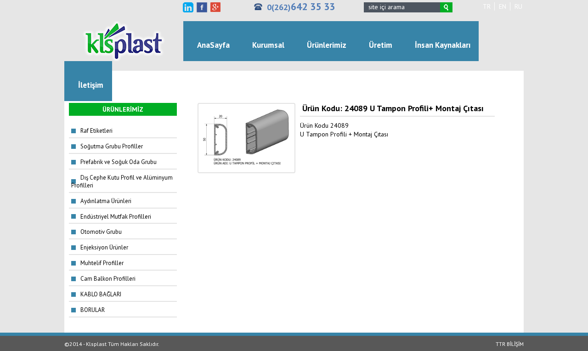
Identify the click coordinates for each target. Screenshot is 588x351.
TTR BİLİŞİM (510, 343)
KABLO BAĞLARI (100, 294)
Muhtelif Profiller (102, 263)
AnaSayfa (213, 45)
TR (487, 6)
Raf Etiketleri (96, 131)
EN (502, 6)
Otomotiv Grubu (101, 232)
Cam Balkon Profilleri (108, 279)
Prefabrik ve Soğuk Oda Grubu (118, 162)
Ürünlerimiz (326, 45)
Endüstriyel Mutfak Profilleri (115, 217)
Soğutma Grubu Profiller (111, 146)
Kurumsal (268, 45)
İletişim (90, 85)
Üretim (380, 45)
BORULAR (92, 310)
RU (518, 6)
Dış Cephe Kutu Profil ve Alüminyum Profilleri (122, 181)
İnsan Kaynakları (442, 45)
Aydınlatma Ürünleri (105, 201)
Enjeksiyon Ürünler (104, 247)
